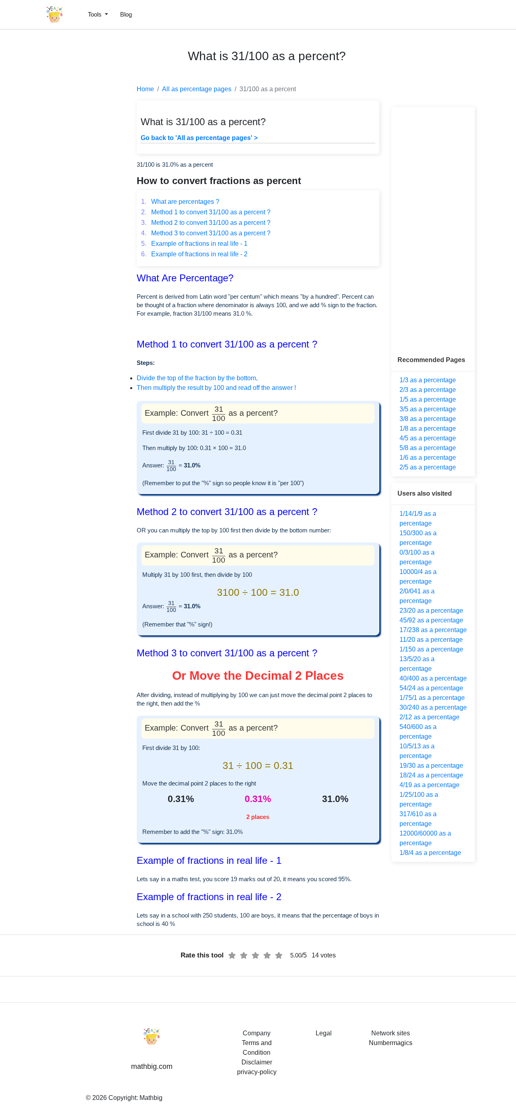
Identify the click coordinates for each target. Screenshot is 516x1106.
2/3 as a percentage (427, 389)
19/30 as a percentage (431, 765)
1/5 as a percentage (427, 399)
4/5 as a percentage (427, 438)
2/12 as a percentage (429, 717)
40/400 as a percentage (433, 678)
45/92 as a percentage (431, 620)
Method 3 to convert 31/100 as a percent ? (205, 233)
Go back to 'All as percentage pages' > (199, 137)
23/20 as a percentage (431, 610)
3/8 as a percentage (427, 418)
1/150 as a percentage (431, 649)
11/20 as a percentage (431, 639)
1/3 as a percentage (427, 380)
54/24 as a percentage (431, 688)
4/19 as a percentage (429, 784)
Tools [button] (95, 14)
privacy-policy (257, 1071)
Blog (126, 14)
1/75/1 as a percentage (432, 697)
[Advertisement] (42, 194)
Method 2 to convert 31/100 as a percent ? (205, 222)
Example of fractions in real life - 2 (194, 254)
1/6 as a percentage (427, 457)
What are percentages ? (180, 201)
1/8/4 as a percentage (430, 852)
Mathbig (150, 1097)
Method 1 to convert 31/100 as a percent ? (205, 212)
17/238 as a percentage (433, 629)
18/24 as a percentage (431, 775)
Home (145, 89)
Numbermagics (390, 1042)
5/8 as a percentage (427, 447)
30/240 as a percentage (433, 707)
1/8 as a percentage (427, 428)
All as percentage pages (196, 89)
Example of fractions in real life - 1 (194, 243)
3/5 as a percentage (427, 409)
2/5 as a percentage (427, 467)
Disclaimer (256, 1062)
